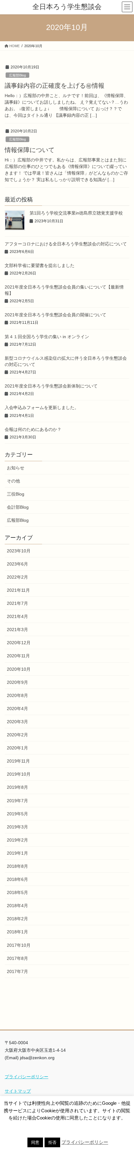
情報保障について (30, 149)
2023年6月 (17, 563)
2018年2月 (17, 918)
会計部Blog (18, 507)
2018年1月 (17, 931)
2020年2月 (17, 734)
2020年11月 (18, 655)
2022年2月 (17, 577)
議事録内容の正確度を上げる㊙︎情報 (54, 85)
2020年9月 (17, 682)
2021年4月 (17, 616)
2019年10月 (19, 774)
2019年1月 (17, 853)
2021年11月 (18, 590)
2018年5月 (17, 892)
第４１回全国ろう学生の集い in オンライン (47, 336)
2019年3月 (17, 826)
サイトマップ (18, 1091)
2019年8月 (17, 787)
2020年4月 (17, 708)
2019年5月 (17, 813)
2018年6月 (17, 879)
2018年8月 (17, 866)
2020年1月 (17, 747)
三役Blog (15, 494)
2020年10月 (19, 669)
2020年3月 (17, 721)
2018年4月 (17, 905)
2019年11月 (18, 760)
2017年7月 (17, 971)
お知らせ (15, 467)
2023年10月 (19, 550)
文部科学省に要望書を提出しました (39, 265)
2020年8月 (17, 695)
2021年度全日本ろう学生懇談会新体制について (51, 385)
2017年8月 (17, 958)
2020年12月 (19, 642)
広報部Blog (17, 75)
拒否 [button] (52, 1142)
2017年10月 (19, 945)
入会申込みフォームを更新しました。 (42, 407)
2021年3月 (17, 629)
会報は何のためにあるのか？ (33, 429)
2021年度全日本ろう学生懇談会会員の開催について (55, 314)
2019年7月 (17, 800)
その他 (13, 480)
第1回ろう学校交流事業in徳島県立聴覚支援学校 (76, 212)
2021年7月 (17, 603)
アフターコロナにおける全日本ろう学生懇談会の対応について (66, 243)
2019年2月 (17, 839)
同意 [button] (35, 1142)
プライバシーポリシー (26, 1076)
